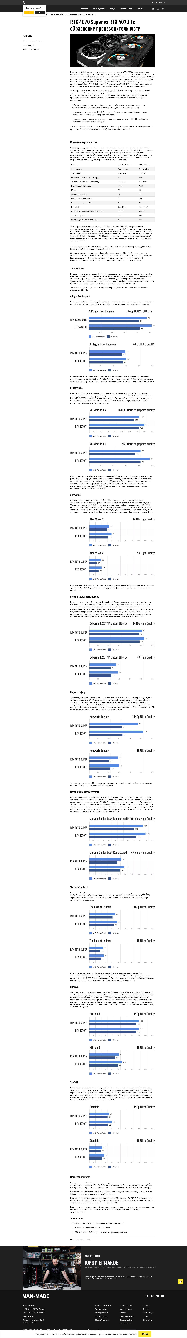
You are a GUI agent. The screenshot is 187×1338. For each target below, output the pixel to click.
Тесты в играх (28, 45)
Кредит (123, 1313)
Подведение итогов (31, 49)
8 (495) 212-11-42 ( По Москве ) (34, 1309)
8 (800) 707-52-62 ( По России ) (33, 1313)
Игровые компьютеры (103, 1305)
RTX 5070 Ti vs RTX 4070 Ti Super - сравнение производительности (100, 1232)
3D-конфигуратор (101, 1316)
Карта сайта (147, 1320)
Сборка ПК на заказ (102, 1320)
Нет (40, 12)
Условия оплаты (126, 1309)
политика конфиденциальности (124, 1334)
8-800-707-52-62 (156, 3)
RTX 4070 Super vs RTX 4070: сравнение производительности (98, 1223)
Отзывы (145, 1309)
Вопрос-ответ (125, 1324)
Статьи (145, 1316)
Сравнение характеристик (34, 41)
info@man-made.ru (29, 1305)
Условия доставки (126, 1305)
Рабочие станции (101, 1309)
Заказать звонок (29, 1316)
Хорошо (145, 1334)
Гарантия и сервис (127, 1316)
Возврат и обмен (126, 1320)
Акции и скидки (148, 1313)
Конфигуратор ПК (101, 1313)
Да (29, 12)
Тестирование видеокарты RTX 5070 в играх (91, 1228)
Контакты (146, 1305)
